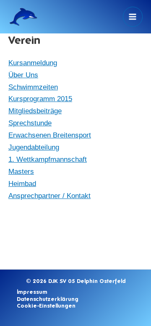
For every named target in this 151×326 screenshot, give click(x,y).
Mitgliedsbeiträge (35, 111)
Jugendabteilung (33, 147)
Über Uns (23, 75)
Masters (21, 172)
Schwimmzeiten (33, 87)
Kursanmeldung (32, 63)
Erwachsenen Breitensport (49, 135)
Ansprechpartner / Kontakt (49, 196)
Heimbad (22, 184)
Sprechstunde (30, 123)
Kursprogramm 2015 (40, 99)
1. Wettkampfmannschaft (47, 159)
